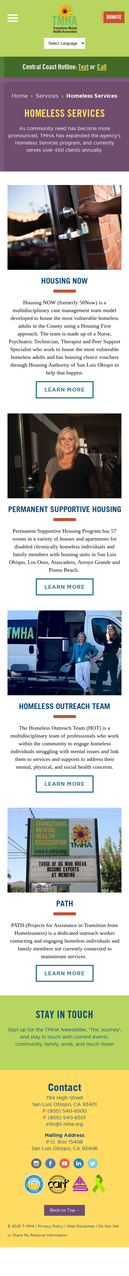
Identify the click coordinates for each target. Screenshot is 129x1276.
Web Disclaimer (81, 1226)
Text (83, 67)
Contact (64, 1087)
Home (20, 96)
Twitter (93, 1163)
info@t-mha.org (64, 1124)
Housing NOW (64, 280)
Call (101, 67)
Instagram (36, 1163)
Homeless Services (91, 96)
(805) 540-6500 (67, 1111)
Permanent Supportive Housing (64, 509)
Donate (114, 17)
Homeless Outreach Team (64, 706)
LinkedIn (79, 1163)
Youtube (64, 1163)
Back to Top (64, 1211)
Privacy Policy (50, 1226)
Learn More (69, 392)
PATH (64, 903)
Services (47, 96)
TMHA (64, 18)
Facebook (50, 1163)
